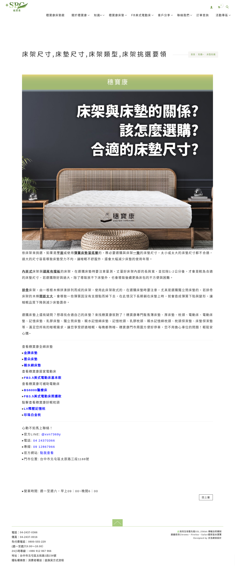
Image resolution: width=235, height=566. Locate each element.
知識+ (98, 15)
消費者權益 (35, 560)
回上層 (206, 497)
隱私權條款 (18, 560)
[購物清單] (219, 7)
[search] (228, 7)
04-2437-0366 (29, 532)
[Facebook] (228, 403)
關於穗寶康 (79, 15)
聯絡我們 (183, 15)
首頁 (193, 54)
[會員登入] (211, 7)
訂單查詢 (202, 15)
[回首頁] (16, 7)
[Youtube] (228, 411)
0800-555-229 (37, 541)
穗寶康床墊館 (55, 15)
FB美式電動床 (141, 15)
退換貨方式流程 (54, 560)
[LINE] (228, 395)
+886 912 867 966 (40, 550)
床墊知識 (211, 54)
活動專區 (222, 15)
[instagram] (228, 419)
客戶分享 (164, 15)
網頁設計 (217, 538)
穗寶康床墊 (116, 15)
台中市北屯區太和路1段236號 (38, 555)
